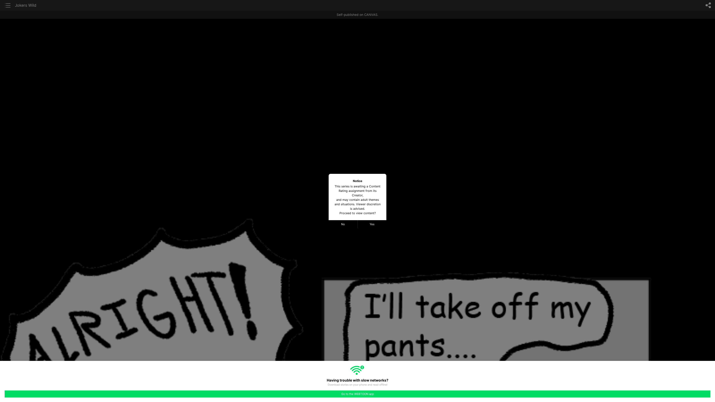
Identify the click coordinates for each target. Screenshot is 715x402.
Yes (372, 224)
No (343, 224)
